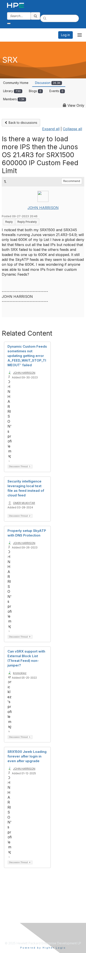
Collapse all (72, 129)
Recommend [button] (71, 181)
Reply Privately (27, 221)
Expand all (51, 129)
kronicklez (19, 673)
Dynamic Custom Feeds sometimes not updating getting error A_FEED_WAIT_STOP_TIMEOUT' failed (27, 355)
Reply (9, 221)
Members (13, 99)
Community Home (15, 83)
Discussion (47, 83)
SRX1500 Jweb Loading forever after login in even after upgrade (27, 756)
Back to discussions (22, 122)
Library (12, 91)
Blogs (35, 91)
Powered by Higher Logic (43, 947)
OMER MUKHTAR (24, 503)
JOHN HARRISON (43, 207)
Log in (65, 35)
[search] (35, 16)
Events (56, 91)
